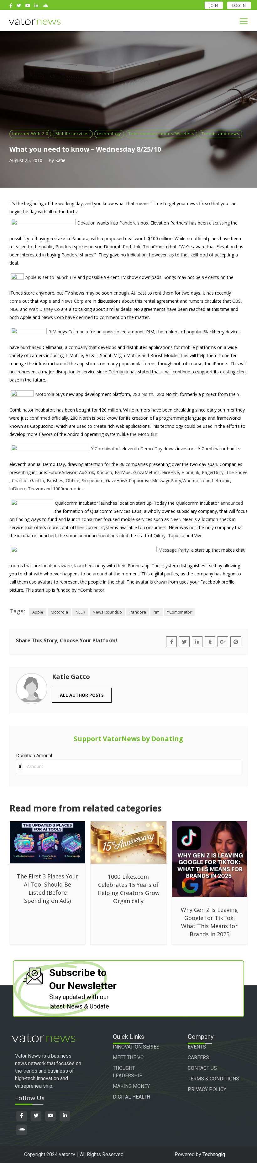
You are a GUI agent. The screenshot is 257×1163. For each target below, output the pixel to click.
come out (19, 301)
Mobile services (72, 133)
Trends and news (220, 133)
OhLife (72, 480)
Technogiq (213, 1154)
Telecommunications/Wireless (161, 133)
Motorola (44, 394)
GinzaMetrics (146, 472)
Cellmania (78, 332)
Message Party (173, 550)
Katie (60, 160)
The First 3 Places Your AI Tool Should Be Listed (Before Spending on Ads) (47, 888)
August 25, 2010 (25, 160)
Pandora (137, 612)
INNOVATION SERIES (136, 1047)
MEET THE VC (128, 1057)
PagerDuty (212, 472)
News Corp (72, 301)
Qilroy (159, 536)
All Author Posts (82, 695)
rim (157, 612)
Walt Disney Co (44, 309)
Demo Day (151, 449)
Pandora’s (129, 223)
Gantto (37, 480)
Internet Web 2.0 (30, 133)
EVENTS (197, 1047)
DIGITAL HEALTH (131, 1097)
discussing (219, 223)
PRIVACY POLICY (207, 1089)
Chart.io (20, 480)
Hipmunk (190, 472)
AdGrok (86, 472)
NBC (14, 309)
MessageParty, (167, 480)
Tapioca (176, 536)
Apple (31, 277)
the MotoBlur (143, 434)
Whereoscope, (197, 480)
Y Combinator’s (106, 449)
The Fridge (237, 472)
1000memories (68, 489)
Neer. (175, 519)
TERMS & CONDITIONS (213, 1079)
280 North (143, 394)
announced (231, 503)
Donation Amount (34, 755)
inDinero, (18, 489)
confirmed (39, 418)
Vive (198, 536)
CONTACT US (202, 1068)
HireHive (170, 472)
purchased (30, 347)
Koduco (104, 472)
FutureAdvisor (62, 472)
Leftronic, (221, 480)
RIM (52, 332)
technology (109, 133)
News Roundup (107, 612)
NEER (80, 612)
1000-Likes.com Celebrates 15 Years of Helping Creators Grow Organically (128, 889)
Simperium (92, 480)
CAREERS (198, 1057)
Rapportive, (140, 480)
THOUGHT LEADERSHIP (128, 1072)
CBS (236, 301)
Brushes (55, 480)
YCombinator (91, 590)
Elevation (86, 223)
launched (83, 566)
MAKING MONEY (131, 1086)
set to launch (55, 277)
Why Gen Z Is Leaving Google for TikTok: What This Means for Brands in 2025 (209, 922)
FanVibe (123, 472)
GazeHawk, (117, 480)
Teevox (35, 489)
